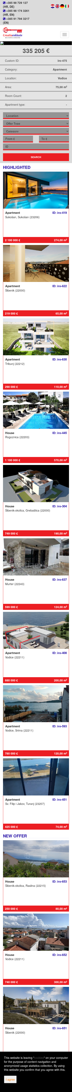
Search (36, 157)
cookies (39, 1058)
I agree (10, 1079)
